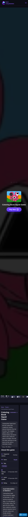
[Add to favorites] (23, 397)
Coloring (4, 466)
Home (2, 407)
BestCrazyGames (8, 3)
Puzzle (7, 407)
